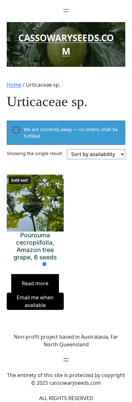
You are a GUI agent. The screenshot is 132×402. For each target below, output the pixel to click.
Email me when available (35, 301)
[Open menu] (66, 10)
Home (14, 84)
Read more (35, 283)
